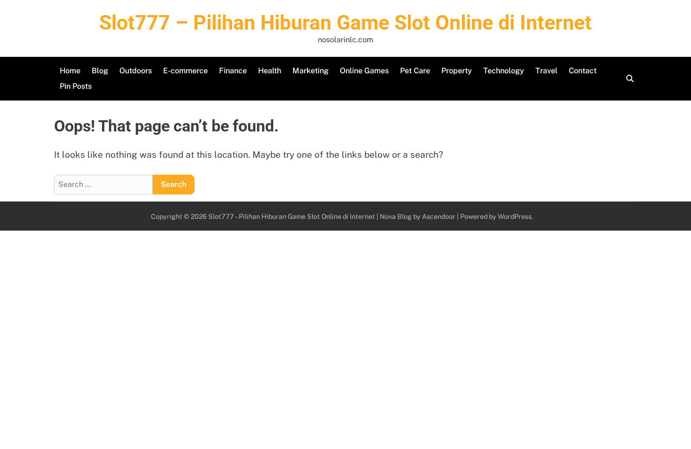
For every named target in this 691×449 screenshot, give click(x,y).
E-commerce (185, 70)
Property (456, 70)
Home (70, 70)
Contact (583, 70)
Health (269, 70)
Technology (503, 70)
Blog (100, 70)
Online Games (364, 70)
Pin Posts (76, 86)
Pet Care (415, 70)
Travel (546, 70)
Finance (233, 70)
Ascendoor (438, 216)
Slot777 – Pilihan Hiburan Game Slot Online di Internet (345, 22)
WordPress (515, 216)
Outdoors (135, 70)
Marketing (310, 70)
